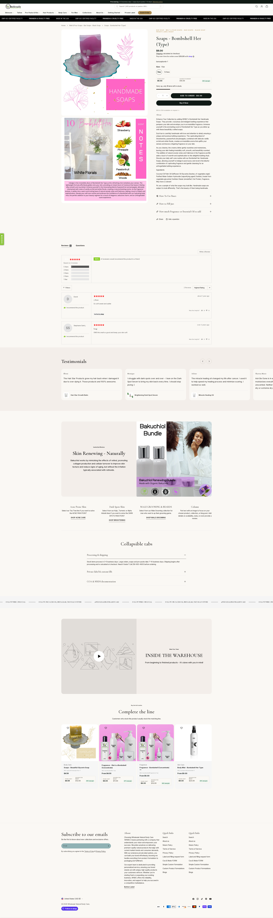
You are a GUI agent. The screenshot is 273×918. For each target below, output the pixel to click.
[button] (2, 239)
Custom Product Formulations (173, 868)
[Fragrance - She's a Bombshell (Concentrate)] (117, 742)
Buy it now (184, 103)
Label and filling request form (173, 857)
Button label (129, 887)
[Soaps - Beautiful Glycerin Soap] (79, 742)
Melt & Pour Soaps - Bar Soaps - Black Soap (85, 25)
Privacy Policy (168, 853)
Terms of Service (169, 849)
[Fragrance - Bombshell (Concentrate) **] (155, 742)
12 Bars (167, 72)
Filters (67, 288)
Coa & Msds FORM (170, 861)
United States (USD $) (72, 899)
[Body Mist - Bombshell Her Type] (193, 742)
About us (166, 841)
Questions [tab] (80, 245)
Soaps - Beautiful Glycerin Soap (76, 768)
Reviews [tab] (66, 245)
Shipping (159, 54)
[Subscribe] (108, 846)
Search (165, 837)
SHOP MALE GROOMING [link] (156, 518)
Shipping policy (158, 2)
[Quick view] (95, 729)
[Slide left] (202, 361)
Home (63, 25)
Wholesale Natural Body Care (78, 904)
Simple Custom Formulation (173, 865)
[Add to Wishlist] (68, 728)
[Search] (256, 6)
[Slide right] (209, 361)
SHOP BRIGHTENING (117, 520)
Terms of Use (89, 851)
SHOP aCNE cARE (78, 518)
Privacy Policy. (101, 851)
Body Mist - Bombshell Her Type (190, 768)
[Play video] (98, 656)
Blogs (165, 872)
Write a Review (204, 252)
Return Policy (167, 845)
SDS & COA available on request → (167, 110)
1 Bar (159, 72)
